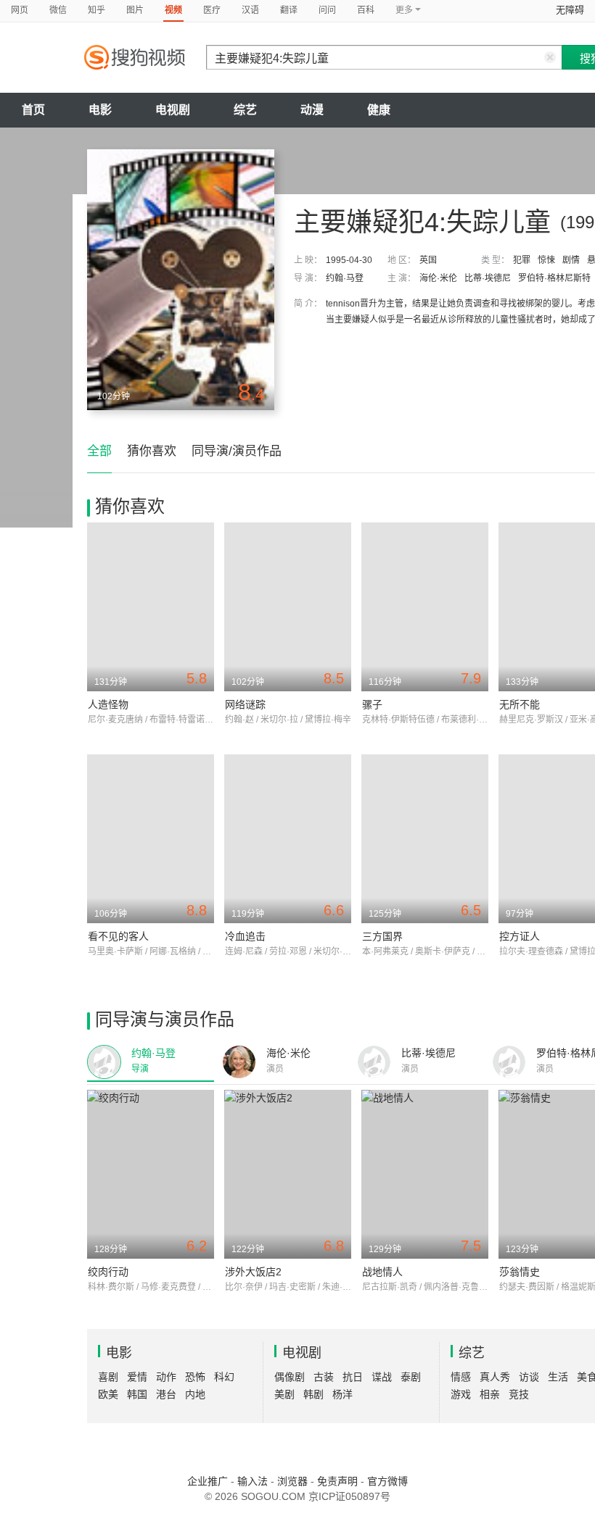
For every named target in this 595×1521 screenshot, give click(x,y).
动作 (166, 1377)
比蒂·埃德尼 (487, 278)
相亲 (490, 1394)
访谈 (529, 1377)
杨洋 (342, 1394)
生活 (558, 1377)
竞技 (519, 1394)
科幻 (224, 1377)
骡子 (372, 704)
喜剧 (108, 1377)
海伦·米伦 (438, 278)
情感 (461, 1377)
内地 (195, 1394)
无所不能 (519, 704)
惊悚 (546, 260)
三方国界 (382, 936)
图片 (135, 10)
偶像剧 (289, 1377)
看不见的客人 (118, 936)
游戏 (461, 1394)
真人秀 (495, 1377)
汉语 (250, 10)
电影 (100, 110)
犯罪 (521, 260)
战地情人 (382, 1272)
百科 (365, 10)
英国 (428, 260)
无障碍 (570, 9)
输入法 (252, 1481)
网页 (19, 10)
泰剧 (411, 1377)
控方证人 (519, 936)
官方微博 (387, 1481)
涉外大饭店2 (253, 1272)
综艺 (245, 110)
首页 (33, 110)
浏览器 (292, 1481)
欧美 (108, 1394)
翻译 (289, 10)
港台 (166, 1394)
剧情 (571, 260)
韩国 (137, 1394)
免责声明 (337, 1481)
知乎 (96, 10)
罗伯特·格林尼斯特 (554, 278)
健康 (378, 110)
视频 (173, 10)
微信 (58, 10)
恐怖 (195, 1377)
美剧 (284, 1394)
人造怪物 (108, 704)
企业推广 (207, 1481)
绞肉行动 (108, 1272)
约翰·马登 (345, 278)
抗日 (352, 1377)
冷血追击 (245, 936)
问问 (327, 10)
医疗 (212, 10)
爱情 (137, 1377)
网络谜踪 (245, 704)
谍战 (382, 1377)
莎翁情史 (519, 1272)
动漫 (312, 110)
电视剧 (172, 110)
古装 (323, 1377)
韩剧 (313, 1394)
